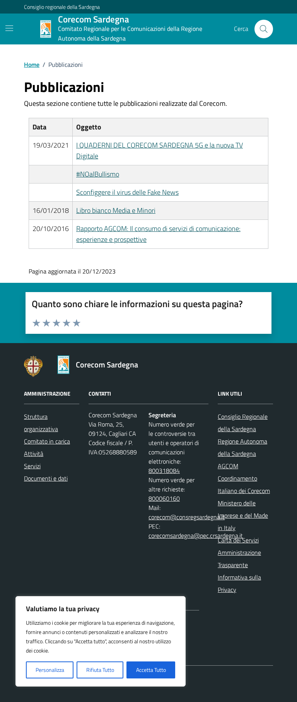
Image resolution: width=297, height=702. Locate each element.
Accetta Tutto (151, 670)
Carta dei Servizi (238, 540)
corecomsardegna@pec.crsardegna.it (195, 535)
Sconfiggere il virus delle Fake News (127, 192)
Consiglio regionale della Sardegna (62, 7)
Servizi (32, 466)
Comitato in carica (47, 441)
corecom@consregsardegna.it (186, 517)
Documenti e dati (46, 478)
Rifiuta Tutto (100, 670)
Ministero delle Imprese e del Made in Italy (243, 515)
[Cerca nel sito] (263, 29)
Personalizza (50, 670)
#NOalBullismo (97, 174)
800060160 (164, 498)
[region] (100, 641)
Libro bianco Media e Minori (115, 210)
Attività (33, 453)
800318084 (164, 470)
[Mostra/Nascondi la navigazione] (9, 28)
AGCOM (228, 466)
